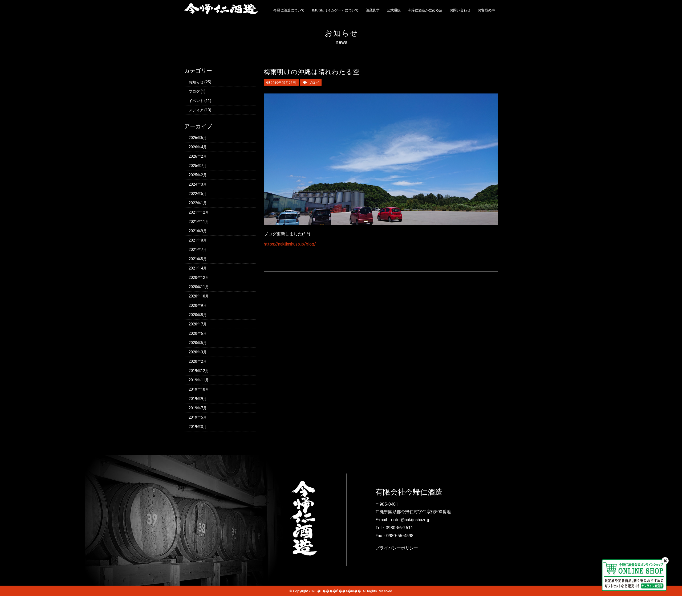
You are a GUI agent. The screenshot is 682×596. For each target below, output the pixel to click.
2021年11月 (199, 221)
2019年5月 (198, 417)
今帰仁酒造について (289, 10)
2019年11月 (199, 380)
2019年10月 (199, 389)
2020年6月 (198, 333)
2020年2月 (198, 361)
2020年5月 (198, 343)
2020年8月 (198, 315)
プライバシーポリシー (396, 547)
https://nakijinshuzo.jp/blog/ (290, 244)
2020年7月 (198, 324)
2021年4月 (198, 268)
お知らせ (196, 82)
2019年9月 (198, 399)
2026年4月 (198, 147)
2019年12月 (199, 371)
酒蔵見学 (373, 10)
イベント (196, 101)
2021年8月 (198, 240)
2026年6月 (198, 138)
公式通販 (394, 10)
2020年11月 (199, 287)
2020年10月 (199, 296)
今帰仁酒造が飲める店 (425, 10)
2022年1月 (198, 203)
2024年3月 (198, 184)
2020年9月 (198, 305)
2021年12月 (199, 212)
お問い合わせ (460, 10)
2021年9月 (198, 231)
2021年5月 (198, 259)
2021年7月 (198, 249)
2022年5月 (198, 193)
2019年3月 (198, 426)
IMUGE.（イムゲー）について (335, 10)
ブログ (194, 91)
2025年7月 (198, 166)
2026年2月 (198, 156)
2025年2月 (198, 175)
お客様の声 (486, 10)
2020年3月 (198, 352)
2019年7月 (198, 408)
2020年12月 (199, 277)
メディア (196, 110)
